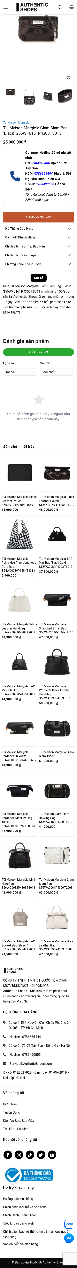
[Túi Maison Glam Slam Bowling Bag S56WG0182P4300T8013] (57, 748)
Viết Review (38, 310)
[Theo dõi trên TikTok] (30, 1113)
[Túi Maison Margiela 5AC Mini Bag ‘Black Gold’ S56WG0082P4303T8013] (57, 492)
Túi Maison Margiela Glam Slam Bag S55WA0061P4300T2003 (56, 842)
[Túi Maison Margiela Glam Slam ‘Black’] (57, 686)
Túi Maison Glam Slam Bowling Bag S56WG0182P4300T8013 (55, 776)
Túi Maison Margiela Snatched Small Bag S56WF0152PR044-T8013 (56, 586)
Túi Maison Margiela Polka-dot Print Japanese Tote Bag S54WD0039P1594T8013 (19, 523)
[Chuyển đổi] (69, 187)
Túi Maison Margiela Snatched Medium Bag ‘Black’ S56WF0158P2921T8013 (18, 778)
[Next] (67, 30)
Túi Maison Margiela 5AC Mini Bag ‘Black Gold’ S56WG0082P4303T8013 (55, 521)
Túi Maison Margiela (16, 80)
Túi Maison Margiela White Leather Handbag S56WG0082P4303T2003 (19, 586)
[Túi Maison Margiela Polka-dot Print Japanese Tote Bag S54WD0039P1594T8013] (20, 492)
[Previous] (9, 30)
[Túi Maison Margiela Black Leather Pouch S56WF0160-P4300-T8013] (57, 430)
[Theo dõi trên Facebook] (7, 1113)
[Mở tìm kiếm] (60, 7)
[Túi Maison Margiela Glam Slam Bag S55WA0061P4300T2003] (57, 813)
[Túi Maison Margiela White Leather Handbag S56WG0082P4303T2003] (20, 558)
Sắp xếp (45, 321)
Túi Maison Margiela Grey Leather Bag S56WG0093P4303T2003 (56, 903)
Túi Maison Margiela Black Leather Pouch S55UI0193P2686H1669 (19, 459)
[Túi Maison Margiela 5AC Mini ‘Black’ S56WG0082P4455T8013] (20, 620)
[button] (5, 7)
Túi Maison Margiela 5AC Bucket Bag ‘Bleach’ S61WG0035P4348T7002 (18, 903)
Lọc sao (8, 321)
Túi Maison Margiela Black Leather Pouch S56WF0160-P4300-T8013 (57, 459)
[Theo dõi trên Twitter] (41, 1113)
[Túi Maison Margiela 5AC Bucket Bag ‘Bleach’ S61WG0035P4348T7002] (20, 875)
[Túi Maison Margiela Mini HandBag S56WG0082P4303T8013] (20, 813)
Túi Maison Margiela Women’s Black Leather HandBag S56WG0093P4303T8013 (55, 650)
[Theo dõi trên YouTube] (52, 1113)
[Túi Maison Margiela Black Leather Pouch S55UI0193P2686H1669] (20, 430)
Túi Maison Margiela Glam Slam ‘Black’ (56, 712)
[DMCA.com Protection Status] (13, 1045)
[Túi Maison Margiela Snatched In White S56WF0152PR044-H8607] (20, 686)
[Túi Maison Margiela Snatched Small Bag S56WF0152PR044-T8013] (57, 558)
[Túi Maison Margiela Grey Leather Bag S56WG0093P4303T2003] (57, 875)
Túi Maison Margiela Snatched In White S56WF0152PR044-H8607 (19, 714)
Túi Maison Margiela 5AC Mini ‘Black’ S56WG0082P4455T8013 (18, 648)
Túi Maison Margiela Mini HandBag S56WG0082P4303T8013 (18, 842)
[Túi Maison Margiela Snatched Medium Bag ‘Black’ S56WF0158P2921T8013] (20, 748)
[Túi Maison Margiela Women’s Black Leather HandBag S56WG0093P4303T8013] (57, 620)
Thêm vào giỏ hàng (38, 175)
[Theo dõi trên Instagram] (19, 1113)
